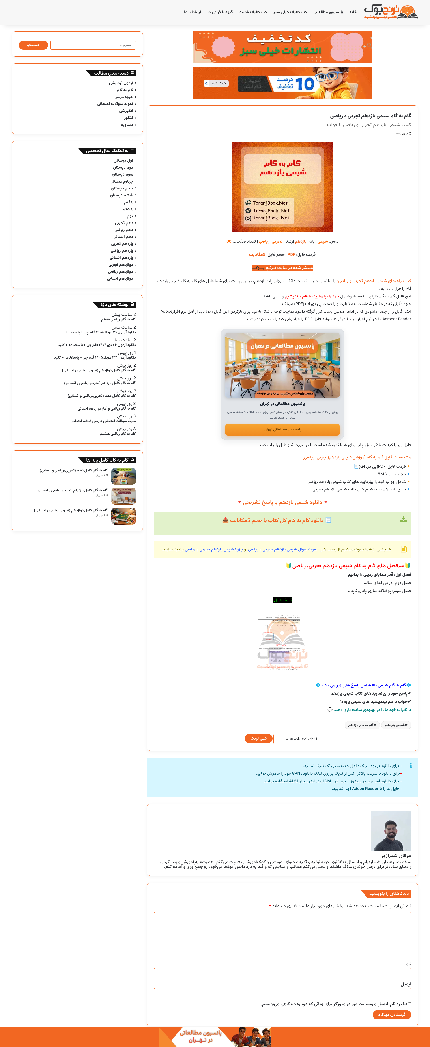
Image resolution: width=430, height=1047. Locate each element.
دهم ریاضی (123, 230)
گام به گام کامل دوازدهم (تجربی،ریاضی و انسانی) (71, 510)
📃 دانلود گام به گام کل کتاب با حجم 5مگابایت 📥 (276, 520)
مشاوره (127, 125)
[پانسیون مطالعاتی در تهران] (282, 365)
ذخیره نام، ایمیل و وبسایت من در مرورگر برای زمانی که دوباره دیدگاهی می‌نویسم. (334, 1004)
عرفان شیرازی (396, 856)
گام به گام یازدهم (361, 725)
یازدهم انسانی (121, 258)
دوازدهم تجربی (120, 265)
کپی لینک (258, 738)
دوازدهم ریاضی (120, 272)
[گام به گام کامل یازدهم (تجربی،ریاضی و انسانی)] (123, 496)
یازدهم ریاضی (122, 251)
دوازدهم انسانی (120, 278)
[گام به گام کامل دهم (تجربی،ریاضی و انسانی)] (123, 476)
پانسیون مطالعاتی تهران (282, 429)
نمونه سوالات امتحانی (115, 104)
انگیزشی (126, 111)
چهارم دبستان (121, 181)
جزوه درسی (123, 97)
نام (408, 964)
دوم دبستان (123, 167)
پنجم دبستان (122, 188)
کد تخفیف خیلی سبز (290, 12)
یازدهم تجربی (122, 244)
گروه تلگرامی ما (220, 12)
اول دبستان (123, 160)
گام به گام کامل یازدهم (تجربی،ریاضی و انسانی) (72, 490)
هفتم (128, 202)
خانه (353, 12)
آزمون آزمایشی (121, 83)
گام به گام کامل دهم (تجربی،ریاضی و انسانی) (74, 470)
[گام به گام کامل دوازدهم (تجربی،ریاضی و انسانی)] (123, 516)
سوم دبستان (122, 174)
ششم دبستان (121, 195)
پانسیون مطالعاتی (328, 12)
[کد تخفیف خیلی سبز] (282, 47)
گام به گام (125, 90)
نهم (130, 216)
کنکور (128, 118)
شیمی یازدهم (395, 725)
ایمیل (406, 984)
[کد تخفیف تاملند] (282, 83)
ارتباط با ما (192, 12)
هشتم (128, 209)
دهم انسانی (123, 237)
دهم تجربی (124, 223)
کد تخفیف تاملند (253, 12)
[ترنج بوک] (391, 12)
